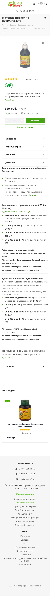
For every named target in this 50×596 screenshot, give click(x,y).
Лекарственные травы (25, 499)
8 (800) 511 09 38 (27, 473)
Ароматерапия (25, 513)
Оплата (25, 543)
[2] (8, 79)
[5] (16, 79)
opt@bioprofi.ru (27, 479)
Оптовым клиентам (25, 547)
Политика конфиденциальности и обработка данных (25, 559)
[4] (14, 79)
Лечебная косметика (25, 510)
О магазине (25, 554)
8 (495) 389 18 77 (27, 468)
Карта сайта (25, 564)
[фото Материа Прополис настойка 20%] (25, 55)
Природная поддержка (25, 506)
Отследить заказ (25, 551)
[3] (11, 79)
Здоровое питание (25, 502)
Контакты (33, 195)
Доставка (25, 539)
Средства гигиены (25, 521)
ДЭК (29, 211)
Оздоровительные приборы (25, 517)
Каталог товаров (25, 494)
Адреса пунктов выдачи (14, 211)
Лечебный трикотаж (25, 525)
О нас (25, 531)
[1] (6, 79)
